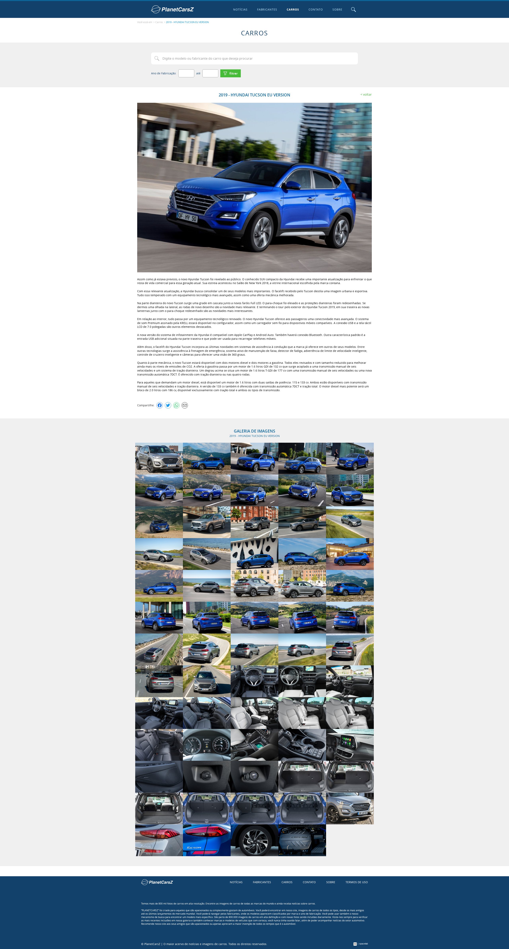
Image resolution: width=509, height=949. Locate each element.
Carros (293, 9)
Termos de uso (357, 882)
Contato (316, 9)
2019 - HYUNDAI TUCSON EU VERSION (187, 22)
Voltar (367, 94)
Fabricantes (267, 9)
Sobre (337, 9)
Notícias (240, 9)
